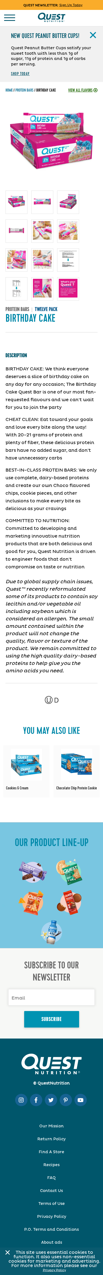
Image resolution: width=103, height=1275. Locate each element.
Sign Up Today (70, 5)
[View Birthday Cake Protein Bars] (26, 772)
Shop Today (20, 73)
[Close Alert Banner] (6, 1252)
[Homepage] (51, 17)
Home (9, 90)
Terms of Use (51, 1204)
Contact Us (51, 1191)
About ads (51, 1242)
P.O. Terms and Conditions (51, 1230)
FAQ (51, 1178)
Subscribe (51, 1019)
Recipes (51, 1165)
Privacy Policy (54, 1270)
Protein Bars (24, 90)
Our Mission (51, 1126)
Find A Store (51, 1152)
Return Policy (51, 1139)
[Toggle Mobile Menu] (9, 17)
